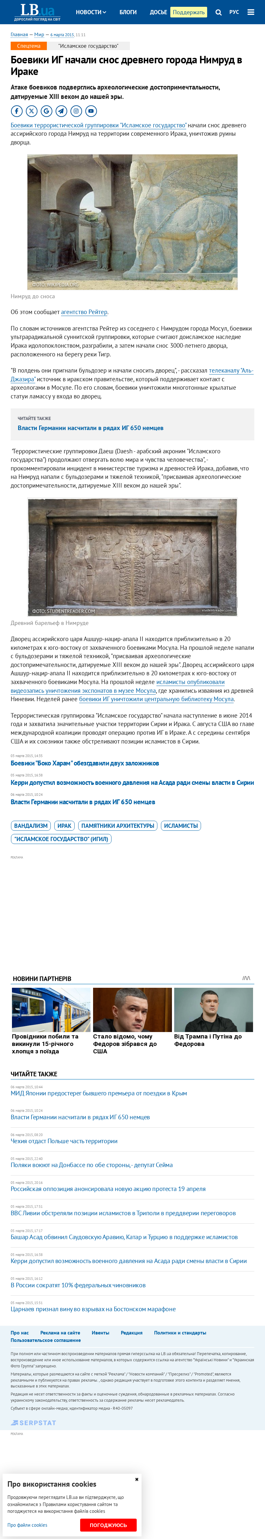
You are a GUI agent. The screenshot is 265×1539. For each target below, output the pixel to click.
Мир (39, 34)
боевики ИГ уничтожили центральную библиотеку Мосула (156, 699)
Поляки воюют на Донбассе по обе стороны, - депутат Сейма (92, 1165)
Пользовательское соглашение (46, 1340)
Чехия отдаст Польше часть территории (64, 1141)
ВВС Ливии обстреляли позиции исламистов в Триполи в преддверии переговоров (123, 1213)
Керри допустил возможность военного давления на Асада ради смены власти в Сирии (132, 782)
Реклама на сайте (60, 1332)
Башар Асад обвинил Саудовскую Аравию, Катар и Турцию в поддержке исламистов (124, 1237)
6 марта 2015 (62, 34)
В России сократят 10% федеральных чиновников (78, 1285)
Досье (158, 12)
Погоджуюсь (108, 1525)
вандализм (31, 825)
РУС (234, 12)
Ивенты (100, 1332)
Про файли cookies (27, 1525)
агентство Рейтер (84, 312)
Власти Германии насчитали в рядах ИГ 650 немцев (91, 428)
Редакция (132, 1332)
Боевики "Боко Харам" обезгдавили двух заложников (85, 763)
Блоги (128, 12)
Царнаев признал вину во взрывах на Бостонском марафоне (93, 1309)
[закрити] (136, 1479)
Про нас (20, 1332)
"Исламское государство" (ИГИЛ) (61, 839)
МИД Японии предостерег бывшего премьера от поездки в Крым (99, 1093)
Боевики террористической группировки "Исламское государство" (98, 125)
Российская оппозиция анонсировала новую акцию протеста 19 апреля (108, 1189)
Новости (88, 12)
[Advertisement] (132, 906)
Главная (19, 34)
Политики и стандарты (180, 1332)
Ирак (64, 825)
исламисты (181, 825)
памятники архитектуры (117, 825)
